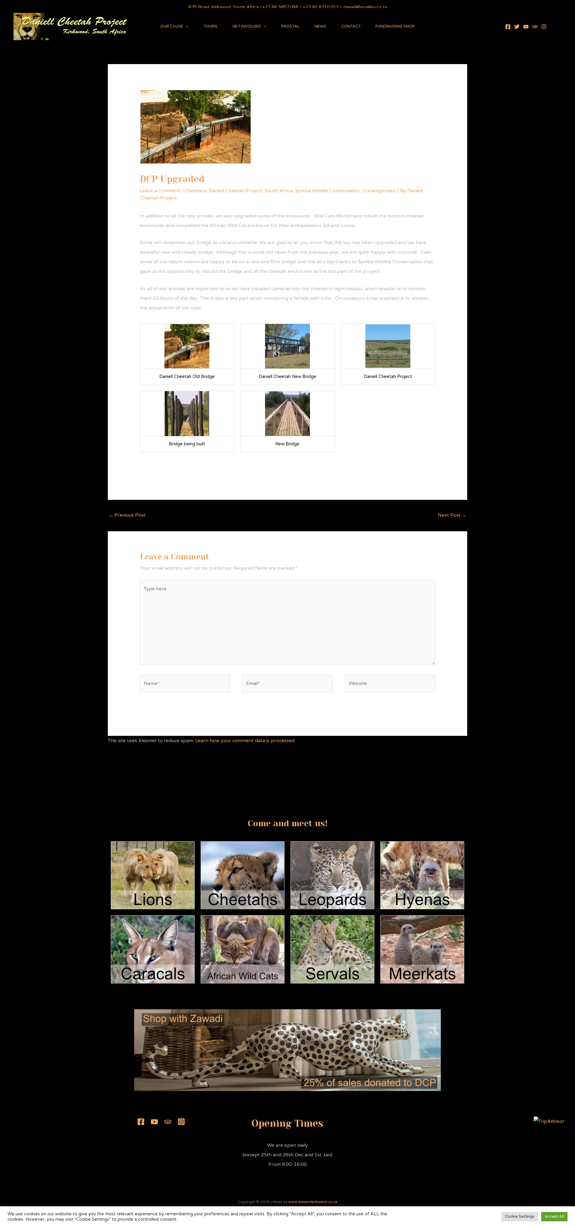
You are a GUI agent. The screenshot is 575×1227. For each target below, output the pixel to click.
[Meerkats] (422, 949)
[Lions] (152, 875)
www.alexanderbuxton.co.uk (313, 1202)
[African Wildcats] (242, 949)
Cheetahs (195, 191)
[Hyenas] (422, 875)
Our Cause (171, 26)
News (320, 26)
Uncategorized (379, 191)
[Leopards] (332, 875)
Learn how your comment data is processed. (245, 741)
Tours (210, 26)
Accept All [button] (554, 1216)
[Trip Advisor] (535, 26)
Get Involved (246, 26)
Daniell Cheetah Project (235, 191)
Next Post (452, 515)
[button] (186, 26)
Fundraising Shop (395, 26)
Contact (351, 26)
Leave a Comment (160, 191)
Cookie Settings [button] (520, 1216)
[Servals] (332, 949)
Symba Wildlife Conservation (327, 191)
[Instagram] (544, 26)
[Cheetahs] (242, 875)
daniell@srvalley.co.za (365, 7)
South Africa (278, 191)
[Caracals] (152, 949)
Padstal (290, 26)
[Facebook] (508, 26)
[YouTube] (526, 26)
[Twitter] (517, 26)
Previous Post (127, 515)
